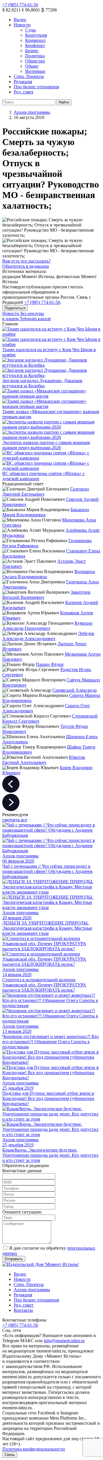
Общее (31, 66)
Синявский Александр (74, 690)
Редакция (23, 81)
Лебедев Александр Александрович (48, 636)
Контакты (23, 1310)
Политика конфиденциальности (33, 1449)
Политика (35, 55)
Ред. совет (23, 91)
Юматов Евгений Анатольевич (43, 760)
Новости (22, 24)
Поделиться (15, 308)
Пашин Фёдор (50, 664)
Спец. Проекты (29, 76)
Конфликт (35, 45)
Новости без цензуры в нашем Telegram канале (26, 316)
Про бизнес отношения (36, 86)
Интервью (35, 71)
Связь (10, 1455)
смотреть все (14, 819)
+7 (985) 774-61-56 (20, 4)
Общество (35, 60)
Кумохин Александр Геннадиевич (47, 626)
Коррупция (36, 35)
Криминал (35, 40)
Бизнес (32, 50)
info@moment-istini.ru (64, 1340)
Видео (20, 19)
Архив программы (32, 112)
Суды (30, 30)
